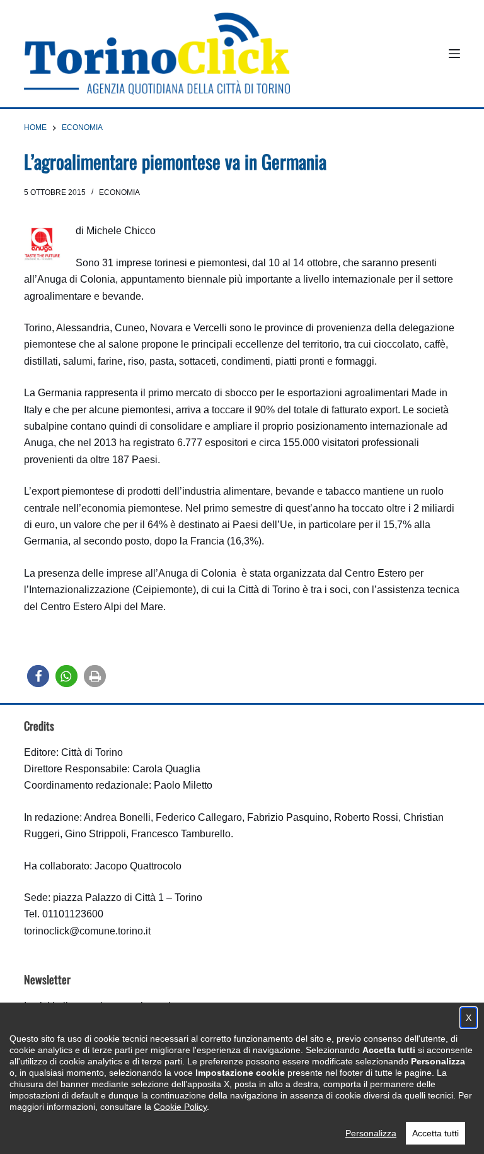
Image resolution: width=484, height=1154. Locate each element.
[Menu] (454, 53)
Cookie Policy (180, 1107)
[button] (38, 676)
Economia (119, 192)
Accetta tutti (435, 1133)
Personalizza (370, 1133)
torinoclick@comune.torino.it (87, 931)
